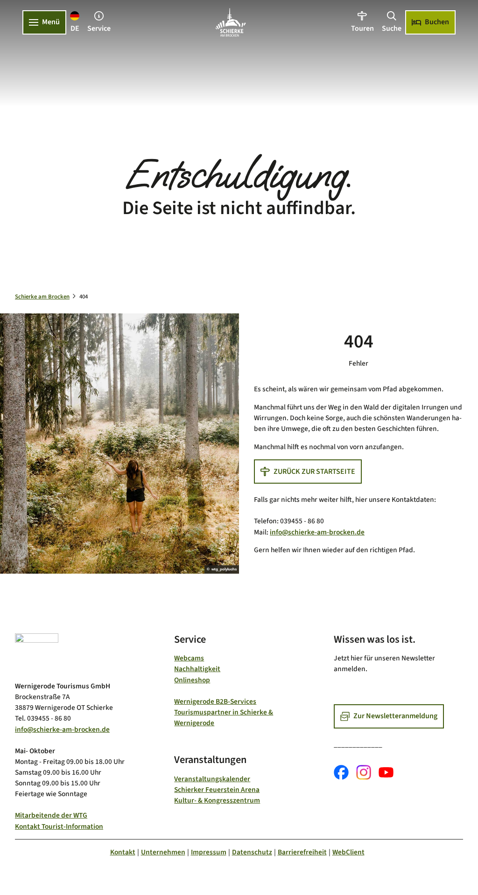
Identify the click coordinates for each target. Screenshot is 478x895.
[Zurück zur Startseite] (230, 22)
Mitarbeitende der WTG (51, 815)
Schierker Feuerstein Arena (217, 789)
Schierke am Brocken (42, 296)
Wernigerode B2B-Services (215, 701)
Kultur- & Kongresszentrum (217, 800)
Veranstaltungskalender (212, 779)
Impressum (208, 852)
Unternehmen (163, 852)
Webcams (189, 658)
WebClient (348, 852)
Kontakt (122, 852)
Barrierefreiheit (302, 852)
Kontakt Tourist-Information (59, 826)
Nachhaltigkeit (197, 669)
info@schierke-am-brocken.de (317, 532)
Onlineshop (192, 680)
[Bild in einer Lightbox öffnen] (36, 653)
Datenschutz (252, 852)
